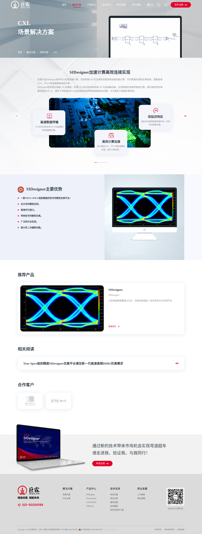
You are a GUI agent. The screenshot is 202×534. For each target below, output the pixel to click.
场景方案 (44, 52)
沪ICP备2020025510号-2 (69, 530)
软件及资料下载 (117, 510)
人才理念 (141, 495)
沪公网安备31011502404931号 (91, 530)
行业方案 (66, 498)
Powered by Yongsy (110, 530)
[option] (101, 308)
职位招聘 (141, 498)
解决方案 (76, 5)
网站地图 (181, 530)
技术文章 (114, 498)
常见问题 (114, 495)
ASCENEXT (91, 502)
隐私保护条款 (169, 530)
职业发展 (121, 5)
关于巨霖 (136, 5)
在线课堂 (114, 506)
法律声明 (158, 530)
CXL (55, 52)
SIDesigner (90, 495)
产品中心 (91, 5)
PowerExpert (91, 498)
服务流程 (114, 502)
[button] (185, 116)
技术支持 (106, 5)
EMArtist (90, 506)
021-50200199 (32, 504)
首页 (64, 5)
